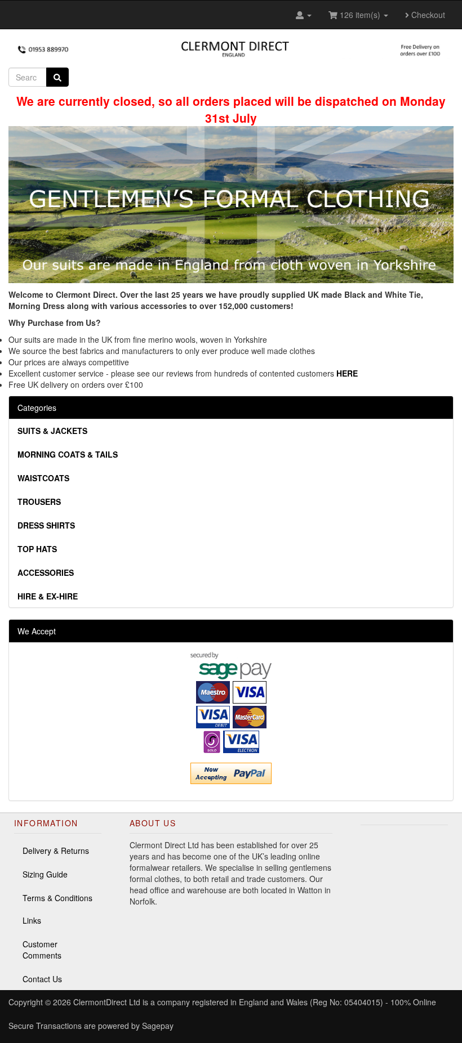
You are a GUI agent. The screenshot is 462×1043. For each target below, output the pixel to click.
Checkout (427, 14)
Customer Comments (42, 949)
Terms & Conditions (57, 897)
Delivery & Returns (56, 850)
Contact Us (42, 978)
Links (32, 920)
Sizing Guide (45, 874)
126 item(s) (360, 14)
